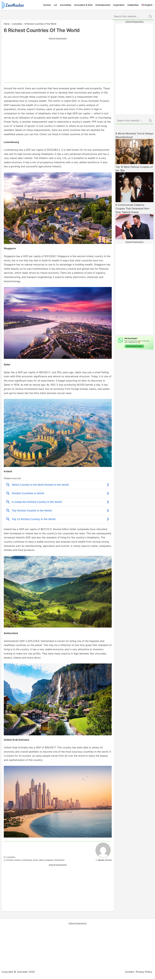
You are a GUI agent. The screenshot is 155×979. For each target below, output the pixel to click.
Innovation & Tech (83, 5)
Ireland (17, 860)
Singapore (49, 860)
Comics (47, 5)
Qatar (41, 860)
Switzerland (59, 860)
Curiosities (65, 5)
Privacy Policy (144, 971)
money (35, 860)
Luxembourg (26, 860)
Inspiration (119, 5)
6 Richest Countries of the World (40, 23)
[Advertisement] (58, 61)
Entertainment (103, 5)
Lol (55, 5)
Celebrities (133, 5)
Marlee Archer (105, 860)
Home (7, 23)
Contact (129, 971)
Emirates (10, 860)
